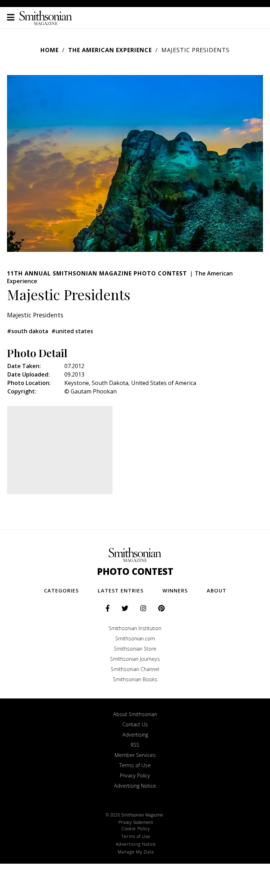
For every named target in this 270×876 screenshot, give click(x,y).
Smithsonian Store (135, 648)
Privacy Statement (135, 822)
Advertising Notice (135, 785)
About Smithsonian (135, 714)
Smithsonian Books (135, 679)
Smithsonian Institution (135, 628)
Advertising (135, 734)
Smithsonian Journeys (135, 659)
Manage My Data (136, 852)
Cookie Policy (135, 829)
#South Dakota (27, 331)
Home (49, 50)
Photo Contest (135, 571)
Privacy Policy (135, 775)
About (216, 590)
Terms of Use (135, 765)
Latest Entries (120, 590)
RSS (135, 744)
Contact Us (135, 724)
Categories (61, 590)
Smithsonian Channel (135, 669)
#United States (72, 331)
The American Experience (110, 50)
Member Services (135, 755)
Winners (175, 590)
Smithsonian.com (135, 638)
